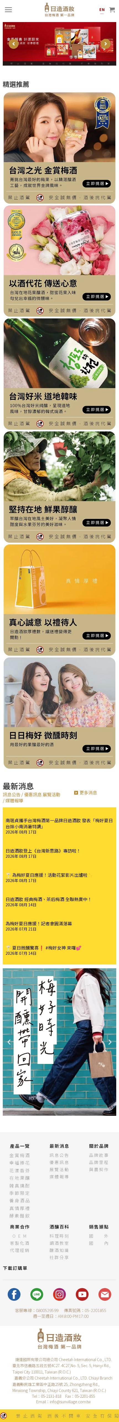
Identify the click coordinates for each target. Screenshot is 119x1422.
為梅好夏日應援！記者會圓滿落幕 (39, 923)
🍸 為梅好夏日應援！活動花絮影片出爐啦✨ (49, 875)
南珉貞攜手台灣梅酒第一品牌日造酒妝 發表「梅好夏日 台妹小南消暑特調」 (59, 823)
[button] (85, 792)
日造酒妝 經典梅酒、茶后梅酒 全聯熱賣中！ (49, 899)
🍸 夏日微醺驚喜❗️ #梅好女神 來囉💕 (43, 947)
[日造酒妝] (59, 10)
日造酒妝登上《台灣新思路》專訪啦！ (43, 850)
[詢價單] (112, 10)
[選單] (8, 9)
